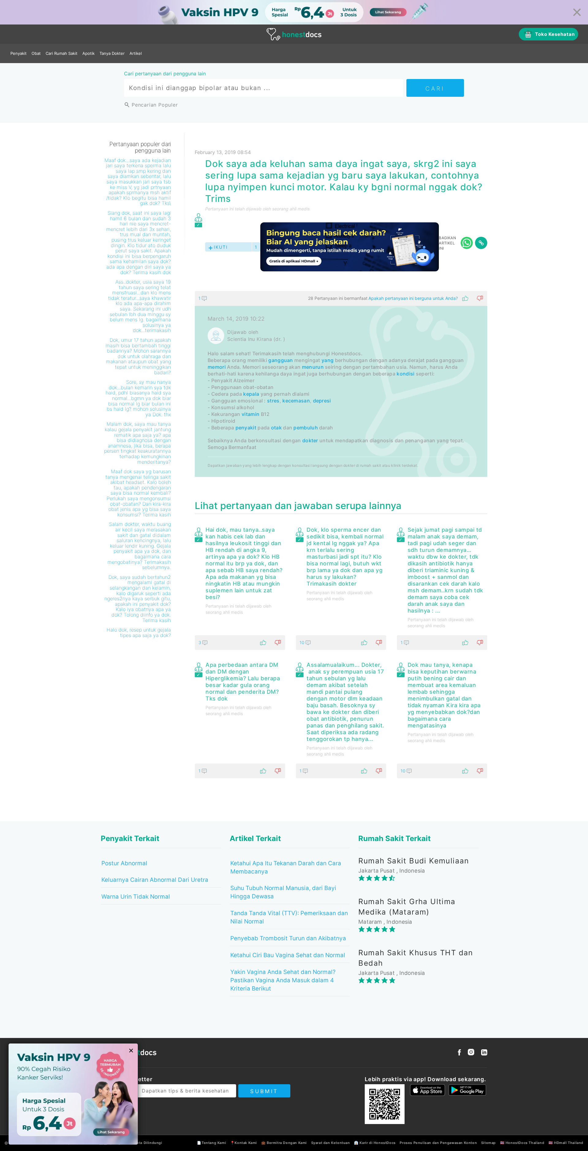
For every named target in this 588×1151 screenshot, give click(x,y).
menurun (313, 367)
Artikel (136, 53)
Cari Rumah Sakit (61, 53)
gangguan (280, 360)
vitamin (250, 414)
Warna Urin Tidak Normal (135, 896)
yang (328, 360)
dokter (310, 440)
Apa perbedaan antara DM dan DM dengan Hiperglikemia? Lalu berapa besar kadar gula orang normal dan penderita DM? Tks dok (242, 682)
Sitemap (488, 1143)
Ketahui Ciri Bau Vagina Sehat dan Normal (287, 955)
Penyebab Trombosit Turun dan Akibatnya (288, 938)
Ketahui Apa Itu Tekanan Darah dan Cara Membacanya (285, 867)
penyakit (246, 428)
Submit (264, 1091)
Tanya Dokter (112, 53)
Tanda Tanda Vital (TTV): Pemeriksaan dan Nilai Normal (289, 917)
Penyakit (18, 53)
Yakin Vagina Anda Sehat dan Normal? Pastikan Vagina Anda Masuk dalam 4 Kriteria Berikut (283, 980)
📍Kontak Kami (243, 1143)
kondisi (405, 374)
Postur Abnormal (124, 863)
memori (217, 367)
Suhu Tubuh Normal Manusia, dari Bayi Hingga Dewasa (283, 892)
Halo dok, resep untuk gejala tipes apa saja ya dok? (139, 632)
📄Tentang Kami (211, 1143)
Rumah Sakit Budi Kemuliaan (413, 860)
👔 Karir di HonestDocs (375, 1143)
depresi (322, 401)
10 (303, 642)
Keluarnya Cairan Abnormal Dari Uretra (154, 879)
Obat (36, 53)
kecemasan (296, 401)
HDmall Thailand (568, 1143)
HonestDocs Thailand (525, 1143)
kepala (251, 394)
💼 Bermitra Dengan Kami (284, 1143)
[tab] (341, 384)
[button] (341, 298)
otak (276, 428)
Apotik (88, 53)
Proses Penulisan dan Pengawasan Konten (438, 1143)
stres (273, 401)
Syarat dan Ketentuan (330, 1143)
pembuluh (305, 428)
